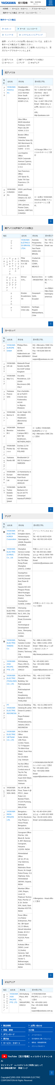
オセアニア (35, 63)
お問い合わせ (36, 1025)
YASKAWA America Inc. (11, 90)
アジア (21, 63)
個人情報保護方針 (8, 1068)
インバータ (9, 35)
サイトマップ (6, 1065)
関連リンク (23, 1068)
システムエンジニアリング (32, 35)
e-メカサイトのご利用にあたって (29, 1065)
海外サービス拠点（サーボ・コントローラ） (20, 13)
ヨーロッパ (8, 63)
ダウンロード (9, 1034)
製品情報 (7, 1025)
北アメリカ (8, 60)
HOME (5, 9)
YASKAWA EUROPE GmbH (11, 348)
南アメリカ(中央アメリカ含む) (31, 60)
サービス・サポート (20, 9)
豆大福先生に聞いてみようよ (41, 1038)
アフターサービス (39, 9)
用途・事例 (8, 1030)
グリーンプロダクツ (38, 1046)
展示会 (6, 1039)
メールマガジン (37, 1035)
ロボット (8, 29)
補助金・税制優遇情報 (39, 1042)
